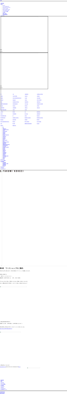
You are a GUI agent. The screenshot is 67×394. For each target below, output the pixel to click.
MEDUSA (14, 125)
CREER (38, 96)
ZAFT (26, 109)
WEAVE (38, 107)
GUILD (38, 123)
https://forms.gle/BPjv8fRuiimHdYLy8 (6, 328)
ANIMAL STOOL (40, 94)
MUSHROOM (15, 103)
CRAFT (26, 96)
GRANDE (14, 119)
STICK (38, 105)
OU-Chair (26, 103)
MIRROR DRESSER (28, 123)
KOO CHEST (27, 121)
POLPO (26, 105)
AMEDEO (26, 94)
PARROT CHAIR (40, 103)
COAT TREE (15, 96)
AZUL (26, 115)
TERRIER (14, 107)
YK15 (14, 109)
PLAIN (14, 123)
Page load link (2, 393)
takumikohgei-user (3, 366)
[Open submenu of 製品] (2, 4)
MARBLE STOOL (40, 117)
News (19, 366)
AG (13, 94)
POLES (14, 105)
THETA (26, 107)
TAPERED (14, 113)
